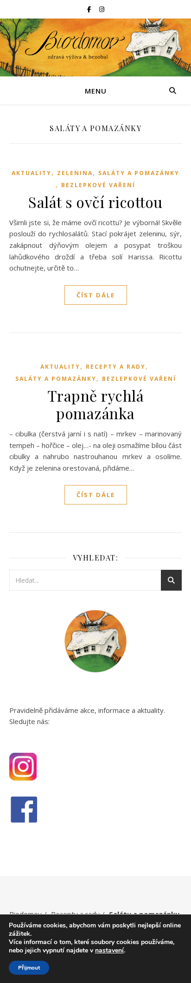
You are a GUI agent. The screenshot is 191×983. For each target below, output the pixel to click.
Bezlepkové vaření (98, 185)
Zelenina (75, 173)
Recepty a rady (116, 367)
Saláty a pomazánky (138, 173)
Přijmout (29, 967)
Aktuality (31, 173)
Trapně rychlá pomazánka (95, 404)
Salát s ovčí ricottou (95, 202)
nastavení (109, 950)
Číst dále (95, 295)
